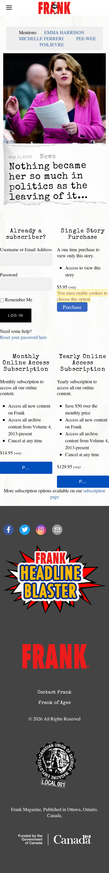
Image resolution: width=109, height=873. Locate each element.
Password (8, 275)
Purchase (72, 306)
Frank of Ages (54, 703)
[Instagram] (41, 529)
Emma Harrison (64, 32)
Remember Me (18, 299)
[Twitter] (24, 529)
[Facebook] (8, 529)
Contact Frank (54, 692)
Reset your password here (23, 337)
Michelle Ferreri (41, 38)
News (48, 156)
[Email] (57, 529)
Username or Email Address (26, 249)
